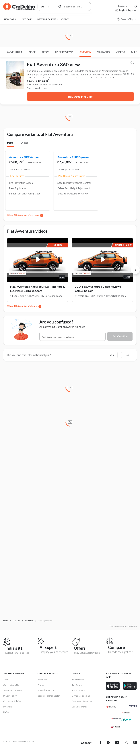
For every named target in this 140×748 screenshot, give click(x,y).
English (121, 6)
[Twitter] (108, 742)
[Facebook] (100, 742)
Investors (7, 706)
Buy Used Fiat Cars (80, 96)
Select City (127, 19)
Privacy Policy (10, 695)
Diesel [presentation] (24, 142)
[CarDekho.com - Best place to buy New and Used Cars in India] (19, 6)
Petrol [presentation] (10, 142)
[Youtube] (117, 742)
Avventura (14, 52)
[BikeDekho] (111, 706)
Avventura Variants (28, 215)
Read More (128, 73)
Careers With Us (11, 685)
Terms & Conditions (12, 690)
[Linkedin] (135, 742)
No (127, 355)
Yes (112, 355)
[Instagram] (126, 742)
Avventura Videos (27, 306)
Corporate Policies (12, 701)
